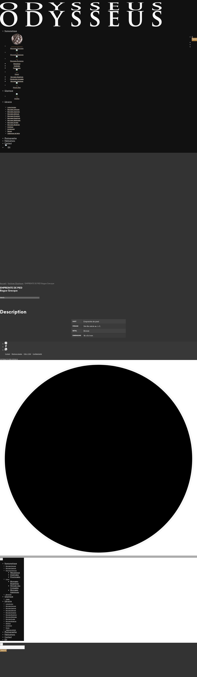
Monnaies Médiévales (13, 120)
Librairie (8, 102)
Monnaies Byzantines (16, 77)
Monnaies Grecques (13, 109)
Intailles (8, 599)
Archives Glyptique (15, 284)
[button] (192, 37)
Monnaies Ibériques (13, 114)
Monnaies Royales (12, 122)
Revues (9, 131)
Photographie (11, 138)
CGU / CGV (27, 354)
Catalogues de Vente (13, 133)
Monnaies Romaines (13, 116)
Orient (7, 579)
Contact (8, 143)
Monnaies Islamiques (16, 81)
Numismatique (11, 31)
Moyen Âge (8, 594)
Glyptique (9, 91)
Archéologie (11, 129)
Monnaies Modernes (13, 124)
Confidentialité (37, 354)
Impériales (17, 66)
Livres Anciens (11, 107)
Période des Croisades (17, 79)
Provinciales (17, 68)
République (16, 63)
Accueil (3, 284)
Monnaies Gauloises (13, 111)
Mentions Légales (17, 354)
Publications (10, 141)
